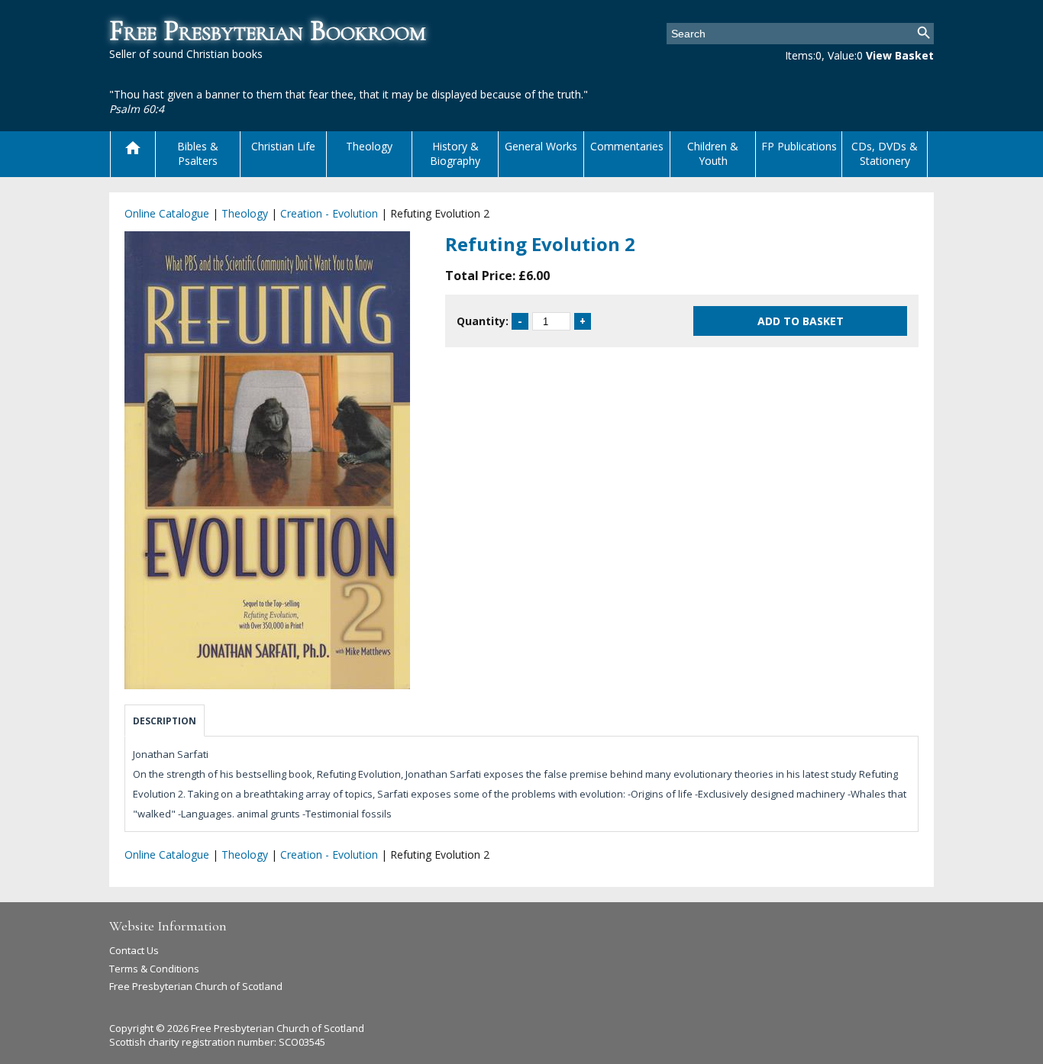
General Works (541, 146)
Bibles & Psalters (197, 153)
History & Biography (455, 153)
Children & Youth (712, 153)
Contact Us (134, 950)
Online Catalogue (166, 213)
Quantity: (483, 321)
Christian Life (283, 146)
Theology (369, 146)
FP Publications (799, 146)
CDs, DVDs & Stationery (884, 153)
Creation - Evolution (329, 213)
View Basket (900, 55)
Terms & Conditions (154, 968)
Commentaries (627, 146)
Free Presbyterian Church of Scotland (196, 986)
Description (164, 720)
